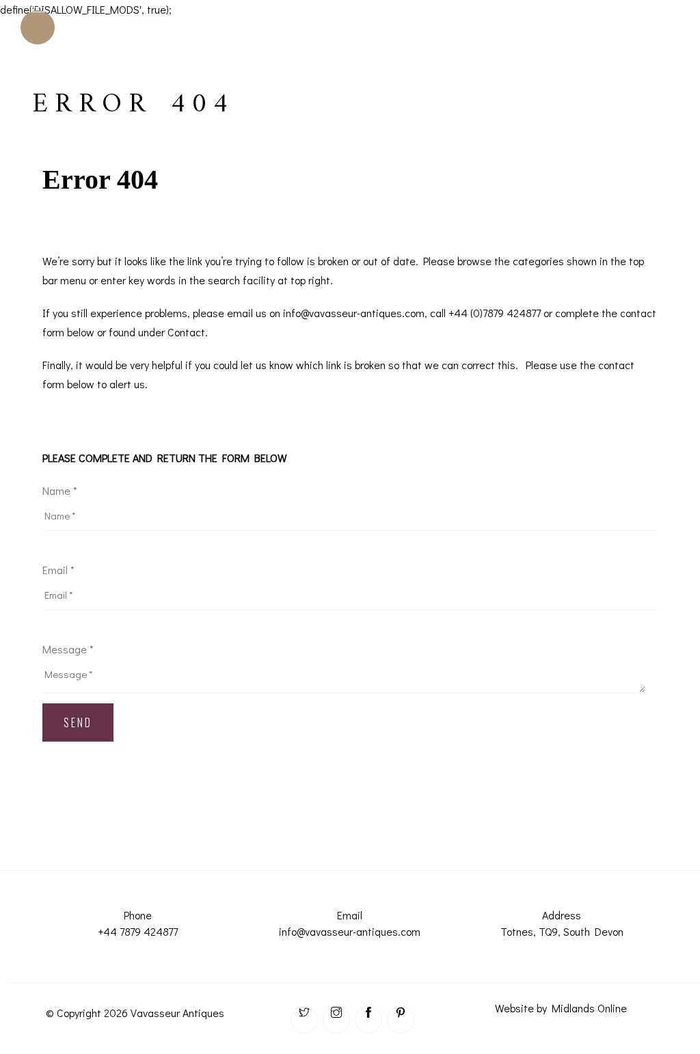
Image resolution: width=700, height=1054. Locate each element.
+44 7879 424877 (138, 931)
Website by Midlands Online (561, 1008)
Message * (68, 649)
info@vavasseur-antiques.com (349, 931)
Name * (59, 490)
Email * (58, 570)
